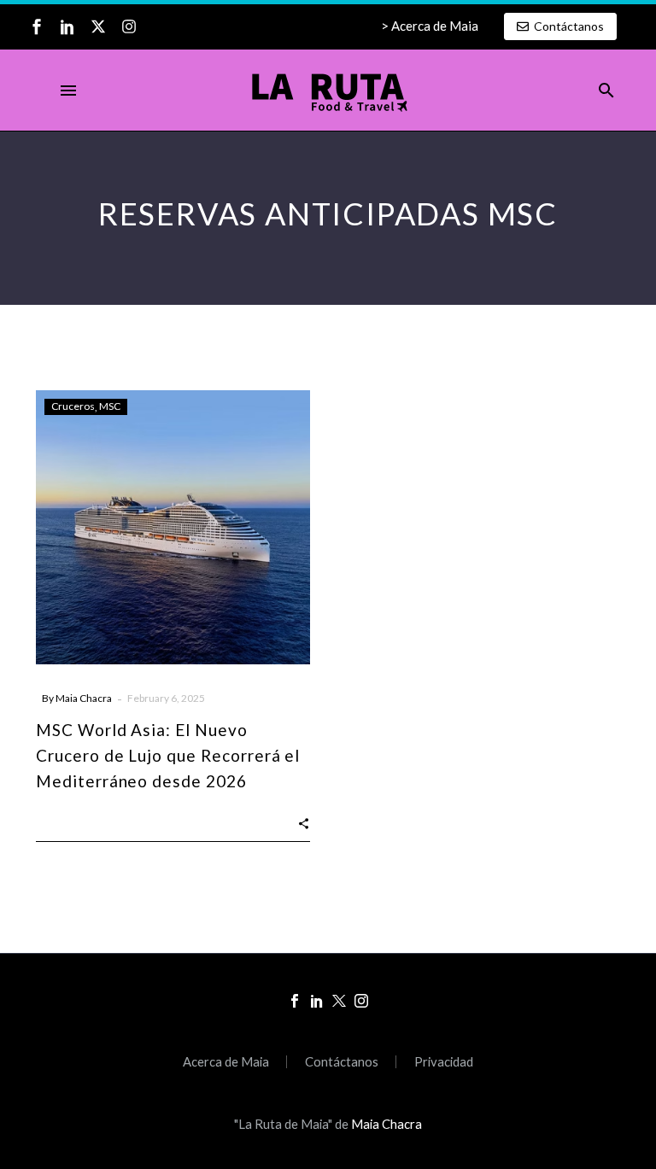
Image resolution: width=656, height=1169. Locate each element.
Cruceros (73, 406)
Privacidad (443, 1061)
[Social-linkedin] (67, 26)
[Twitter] (339, 1001)
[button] (606, 90)
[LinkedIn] (317, 1001)
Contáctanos (341, 1061)
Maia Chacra (84, 698)
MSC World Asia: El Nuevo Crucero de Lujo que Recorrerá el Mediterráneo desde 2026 (168, 755)
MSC (109, 406)
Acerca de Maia (226, 1061)
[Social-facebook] (36, 26)
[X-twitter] (98, 26)
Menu (68, 90)
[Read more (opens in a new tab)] (430, 26)
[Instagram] (129, 26)
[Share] (303, 821)
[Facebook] (295, 1001)
